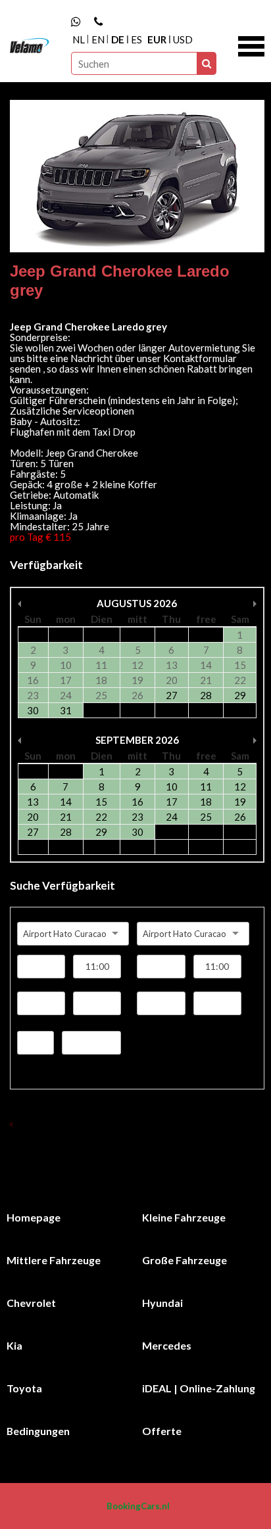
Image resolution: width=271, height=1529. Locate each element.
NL (78, 39)
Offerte (162, 1431)
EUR (156, 39)
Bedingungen (38, 1431)
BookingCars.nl (138, 1506)
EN (98, 39)
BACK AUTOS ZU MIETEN (66, 1124)
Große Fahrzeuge (184, 1260)
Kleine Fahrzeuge (184, 1217)
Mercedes (166, 1345)
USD (183, 39)
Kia (14, 1345)
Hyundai (162, 1302)
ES (136, 39)
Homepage (34, 1217)
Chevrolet (31, 1302)
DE (117, 39)
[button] (251, 45)
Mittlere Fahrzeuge (54, 1260)
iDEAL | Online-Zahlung (198, 1388)
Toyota (24, 1388)
